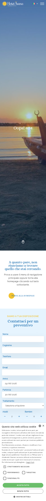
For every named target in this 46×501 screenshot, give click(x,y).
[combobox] (40, 426)
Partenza (7, 390)
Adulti (5, 412)
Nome (5, 334)
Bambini (28, 412)
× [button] (43, 426)
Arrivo (5, 379)
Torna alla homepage (23, 296)
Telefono (7, 356)
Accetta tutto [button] (23, 485)
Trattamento (8, 401)
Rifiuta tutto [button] (23, 491)
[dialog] (23, 462)
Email (5, 367)
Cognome (7, 345)
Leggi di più (30, 462)
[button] (23, 496)
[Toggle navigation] (42, 4)
